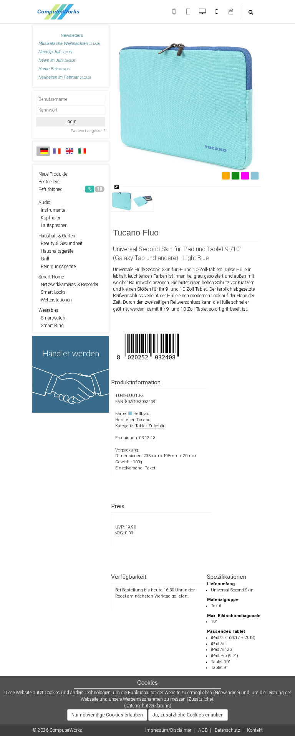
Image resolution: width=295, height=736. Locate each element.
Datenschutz (227, 730)
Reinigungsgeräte (57, 266)
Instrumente (51, 210)
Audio (44, 202)
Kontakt (255, 730)
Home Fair (54, 68)
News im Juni (56, 60)
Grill (43, 259)
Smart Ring (51, 325)
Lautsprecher (52, 225)
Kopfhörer (49, 218)
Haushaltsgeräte (55, 251)
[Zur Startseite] (60, 11)
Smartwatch (51, 318)
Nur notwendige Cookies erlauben (107, 715)
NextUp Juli (55, 51)
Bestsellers (49, 181)
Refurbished (70, 189)
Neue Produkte (52, 174)
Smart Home (51, 277)
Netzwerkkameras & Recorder (68, 284)
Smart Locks (52, 292)
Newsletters (72, 35)
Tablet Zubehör (149, 425)
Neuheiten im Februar (64, 77)
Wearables (48, 310)
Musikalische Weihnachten (68, 43)
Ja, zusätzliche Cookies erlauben (188, 715)
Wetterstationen (55, 300)
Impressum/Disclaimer (168, 730)
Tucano (143, 419)
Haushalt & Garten (56, 236)
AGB (203, 730)
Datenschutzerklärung (148, 705)
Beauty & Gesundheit (60, 243)
